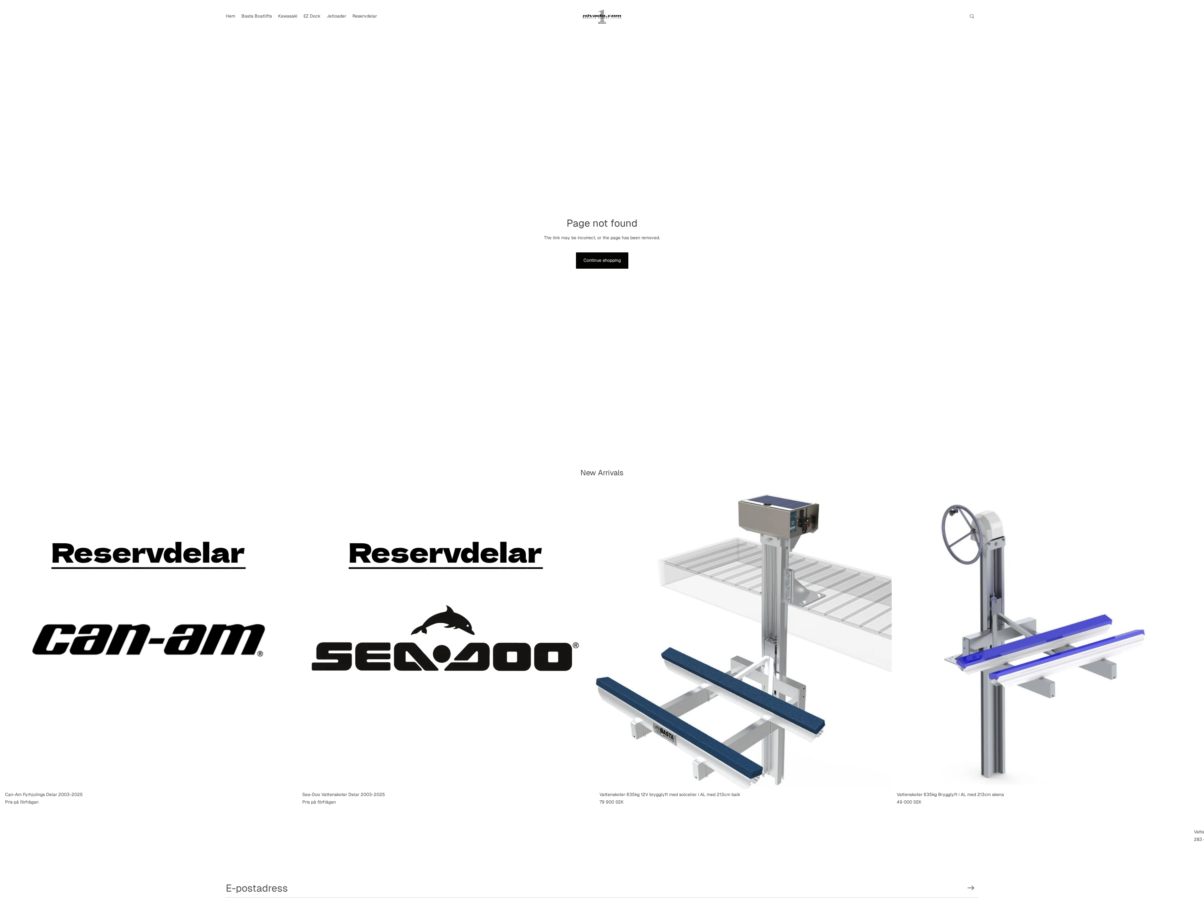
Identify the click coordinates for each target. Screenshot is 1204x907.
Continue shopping (602, 260)
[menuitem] (230, 16)
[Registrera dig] (971, 888)
